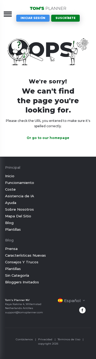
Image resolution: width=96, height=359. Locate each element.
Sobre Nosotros (19, 209)
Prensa (11, 248)
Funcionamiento (19, 182)
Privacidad (45, 339)
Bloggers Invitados (22, 282)
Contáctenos (24, 339)
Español (72, 300)
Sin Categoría (17, 275)
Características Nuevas (25, 255)
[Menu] (7, 14)
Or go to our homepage (48, 138)
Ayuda (10, 202)
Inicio (9, 176)
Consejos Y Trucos (21, 262)
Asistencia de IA (19, 196)
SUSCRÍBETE (65, 18)
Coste (10, 189)
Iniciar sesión (33, 18)
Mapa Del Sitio (18, 216)
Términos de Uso (69, 339)
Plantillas (13, 229)
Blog (9, 223)
